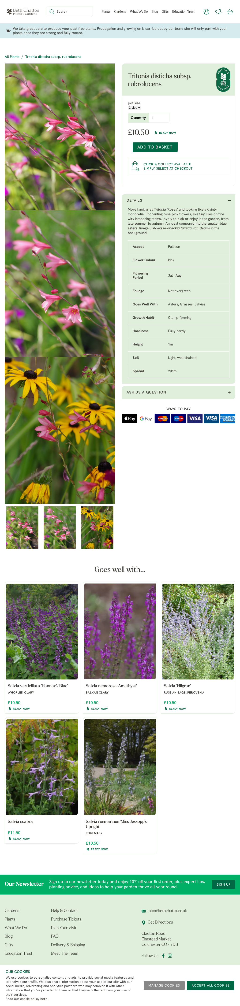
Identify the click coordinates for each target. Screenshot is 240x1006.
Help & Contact (64, 911)
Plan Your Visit (63, 928)
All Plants (12, 57)
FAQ (55, 937)
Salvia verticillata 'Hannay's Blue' (38, 686)
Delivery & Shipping (68, 945)
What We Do (139, 12)
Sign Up (224, 885)
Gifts (165, 12)
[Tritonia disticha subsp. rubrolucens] (60, 136)
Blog (155, 12)
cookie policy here (33, 999)
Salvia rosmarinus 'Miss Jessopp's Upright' (116, 824)
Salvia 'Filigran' (177, 686)
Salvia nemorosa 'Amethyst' (111, 686)
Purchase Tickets (66, 919)
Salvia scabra (20, 822)
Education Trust (183, 12)
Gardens (120, 12)
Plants (106, 12)
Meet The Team (64, 954)
